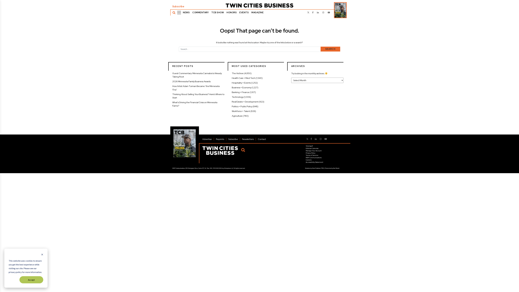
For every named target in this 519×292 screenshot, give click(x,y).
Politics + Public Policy (242, 106)
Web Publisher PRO (318, 168)
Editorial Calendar (312, 148)
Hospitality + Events (241, 82)
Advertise (207, 139)
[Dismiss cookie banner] (42, 255)
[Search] (174, 12)
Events (244, 12)
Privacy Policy (310, 153)
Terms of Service (312, 155)
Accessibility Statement (314, 162)
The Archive (237, 73)
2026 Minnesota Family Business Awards (191, 81)
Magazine (257, 12)
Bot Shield (336, 168)
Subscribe (178, 6)
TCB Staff (309, 146)
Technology (237, 97)
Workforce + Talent (241, 111)
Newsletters (248, 139)
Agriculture (237, 116)
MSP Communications (314, 158)
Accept (31, 279)
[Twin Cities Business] (259, 5)
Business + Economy (241, 87)
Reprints (220, 139)
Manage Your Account (314, 151)
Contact (262, 139)
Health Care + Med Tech (243, 78)
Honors (232, 12)
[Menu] (179, 12)
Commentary (200, 12)
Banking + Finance (240, 92)
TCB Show (217, 12)
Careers (309, 160)
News (186, 12)
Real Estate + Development (245, 101)
